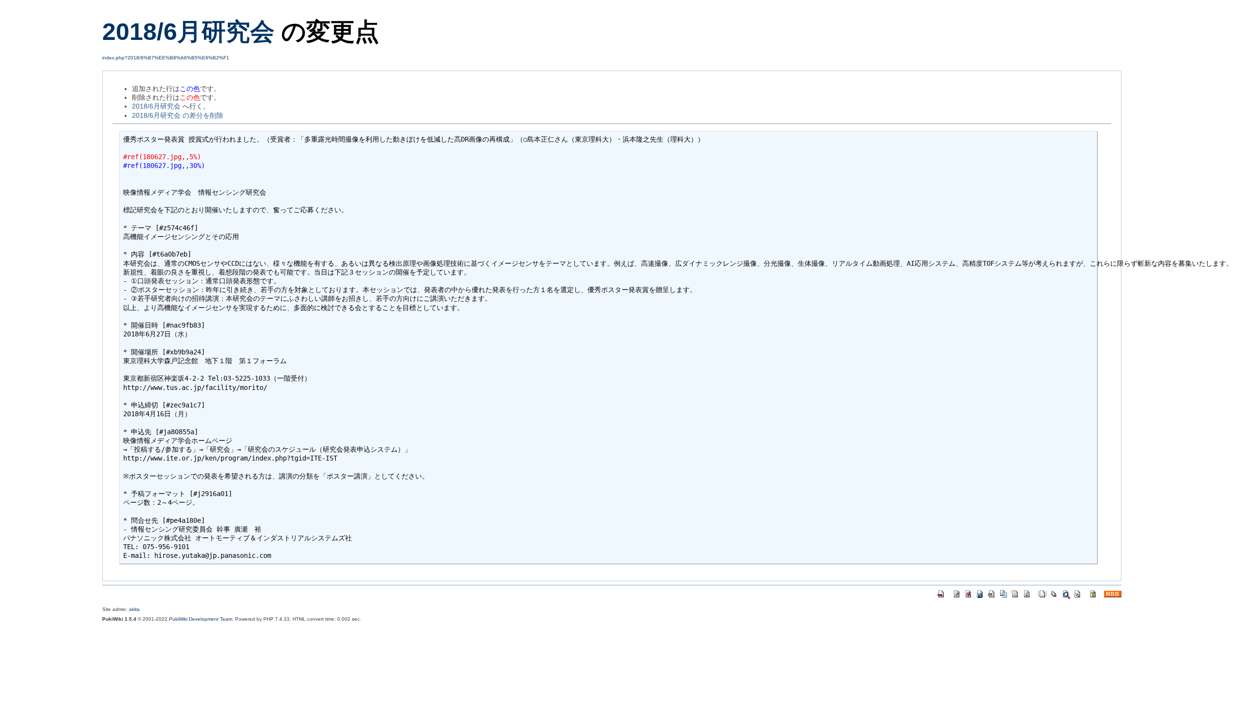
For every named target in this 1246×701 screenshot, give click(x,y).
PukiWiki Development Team (200, 619)
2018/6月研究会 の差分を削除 (177, 115)
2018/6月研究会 (188, 31)
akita (134, 609)
